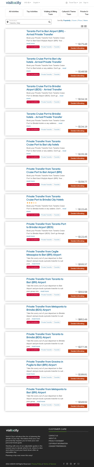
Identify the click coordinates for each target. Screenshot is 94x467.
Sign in (85, 2)
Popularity (66, 20)
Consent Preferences (57, 446)
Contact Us (53, 436)
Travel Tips (73, 2)
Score (74, 20)
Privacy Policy (37, 464)
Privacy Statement (56, 441)
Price (80, 20)
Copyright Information (58, 443)
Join (80, 2)
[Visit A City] (12, 430)
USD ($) (27, 2)
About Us (52, 438)
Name (86, 20)
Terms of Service (49, 464)
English (36, 2)
